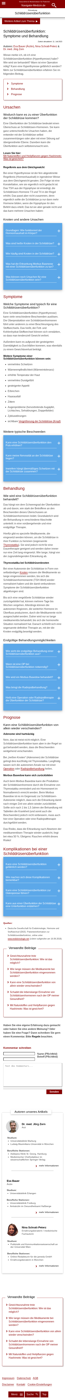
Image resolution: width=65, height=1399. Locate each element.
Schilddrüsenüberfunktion (32, 13)
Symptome (17, 83)
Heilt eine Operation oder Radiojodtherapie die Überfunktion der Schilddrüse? (30, 699)
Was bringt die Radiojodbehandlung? (26, 687)
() (23, 46)
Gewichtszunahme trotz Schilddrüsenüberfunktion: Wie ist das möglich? (31, 959)
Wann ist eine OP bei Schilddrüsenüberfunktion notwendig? (27, 665)
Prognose (16, 94)
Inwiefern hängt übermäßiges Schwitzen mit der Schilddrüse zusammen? (30, 470)
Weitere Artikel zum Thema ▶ (21, 21)
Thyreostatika (10, 545)
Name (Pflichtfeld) (47, 1054)
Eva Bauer (13, 1180)
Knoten (24, 572)
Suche (30, 1394)
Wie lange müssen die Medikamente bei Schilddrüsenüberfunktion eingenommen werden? (32, 972)
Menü (14, 1394)
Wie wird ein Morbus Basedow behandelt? (29, 677)
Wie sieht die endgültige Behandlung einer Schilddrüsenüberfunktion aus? (29, 652)
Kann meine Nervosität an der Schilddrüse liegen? (29, 457)
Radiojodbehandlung (32, 768)
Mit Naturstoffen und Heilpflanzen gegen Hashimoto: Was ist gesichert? (32, 157)
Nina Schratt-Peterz (34, 1227)
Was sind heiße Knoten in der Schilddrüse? (30, 243)
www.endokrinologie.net (18, 939)
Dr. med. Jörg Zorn (33, 1124)
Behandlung (18, 89)
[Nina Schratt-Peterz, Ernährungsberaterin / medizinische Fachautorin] (12, 1235)
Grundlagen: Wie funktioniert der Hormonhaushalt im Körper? (24, 232)
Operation (8, 768)
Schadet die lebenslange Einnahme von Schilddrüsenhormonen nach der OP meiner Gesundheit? (34, 995)
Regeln (36, 1036)
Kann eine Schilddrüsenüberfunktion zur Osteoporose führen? (28, 891)
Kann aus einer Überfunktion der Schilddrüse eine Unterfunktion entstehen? (31, 905)
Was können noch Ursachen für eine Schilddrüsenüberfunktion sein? (26, 278)
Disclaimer (8, 1384)
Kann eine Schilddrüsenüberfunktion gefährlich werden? (26, 865)
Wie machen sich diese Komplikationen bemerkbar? (28, 878)
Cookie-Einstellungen (40, 1384)
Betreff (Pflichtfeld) (47, 1056)
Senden (54, 1091)
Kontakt (21, 1384)
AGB (35, 1378)
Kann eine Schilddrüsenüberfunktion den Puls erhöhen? (28, 444)
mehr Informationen (49, 1165)
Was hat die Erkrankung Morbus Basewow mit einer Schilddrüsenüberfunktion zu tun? (29, 265)
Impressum (8, 1378)
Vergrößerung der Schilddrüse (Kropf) (40, 421)
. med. (13, 49)
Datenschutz (24, 1378)
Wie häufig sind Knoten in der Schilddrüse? (30, 253)
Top (44, 1394)
